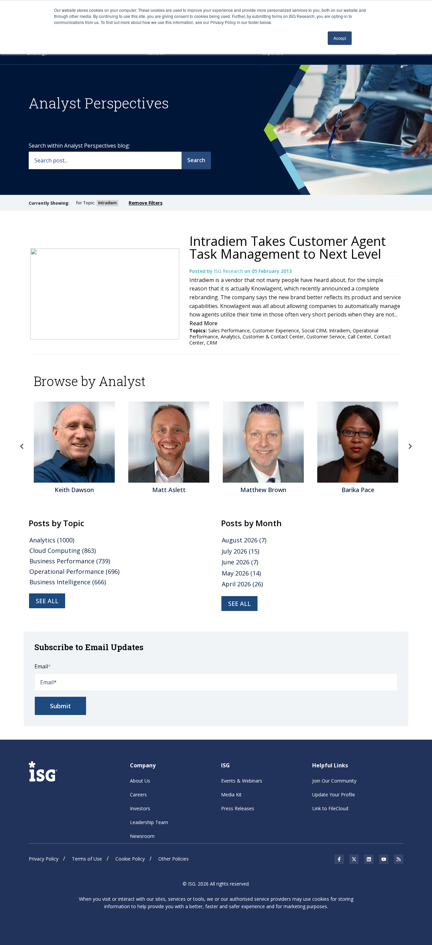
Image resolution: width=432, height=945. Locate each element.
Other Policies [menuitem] (173, 858)
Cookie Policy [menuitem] (130, 858)
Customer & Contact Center (273, 336)
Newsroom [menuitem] (142, 836)
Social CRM (314, 330)
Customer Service (325, 336)
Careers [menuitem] (138, 794)
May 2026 (241, 573)
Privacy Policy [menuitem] (43, 858)
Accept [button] (339, 38)
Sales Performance (229, 330)
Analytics (230, 336)
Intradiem (339, 330)
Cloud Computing (62, 550)
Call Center (359, 336)
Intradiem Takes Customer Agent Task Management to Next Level (287, 247)
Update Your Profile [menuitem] (333, 794)
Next (410, 446)
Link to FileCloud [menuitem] (330, 808)
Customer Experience (275, 330)
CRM (212, 342)
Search (196, 160)
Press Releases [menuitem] (237, 808)
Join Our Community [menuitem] (334, 780)
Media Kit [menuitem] (231, 794)
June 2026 (240, 562)
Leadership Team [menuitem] (149, 822)
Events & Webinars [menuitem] (241, 780)
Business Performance (69, 561)
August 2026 (244, 540)
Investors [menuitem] (140, 808)
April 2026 (242, 584)
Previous (22, 446)
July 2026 (240, 551)
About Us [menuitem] (140, 780)
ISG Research (229, 271)
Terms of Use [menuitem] (87, 858)
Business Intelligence (67, 582)
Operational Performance (74, 571)
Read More (203, 323)
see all (47, 601)
